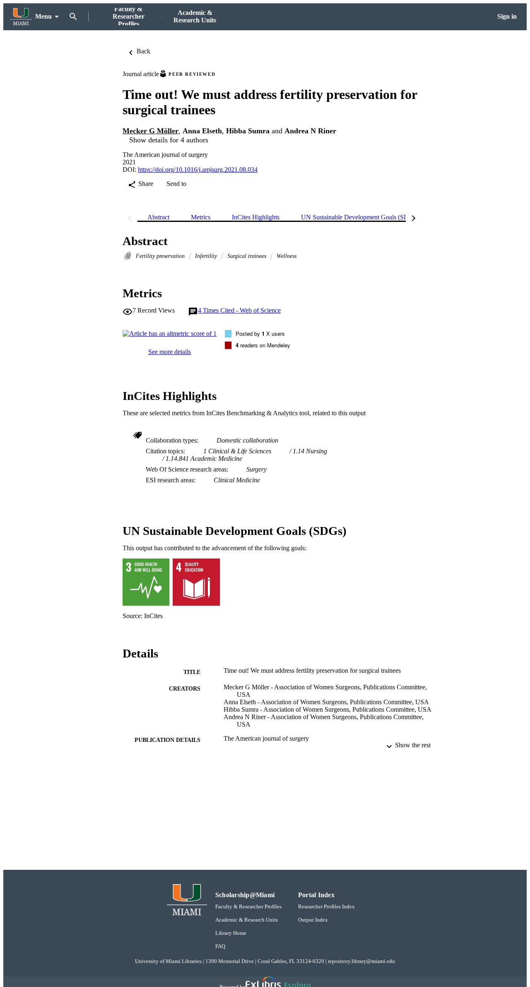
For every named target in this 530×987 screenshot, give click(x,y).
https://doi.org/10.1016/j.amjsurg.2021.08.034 (198, 169)
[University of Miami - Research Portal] (21, 16)
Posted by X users (260, 333)
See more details (169, 351)
